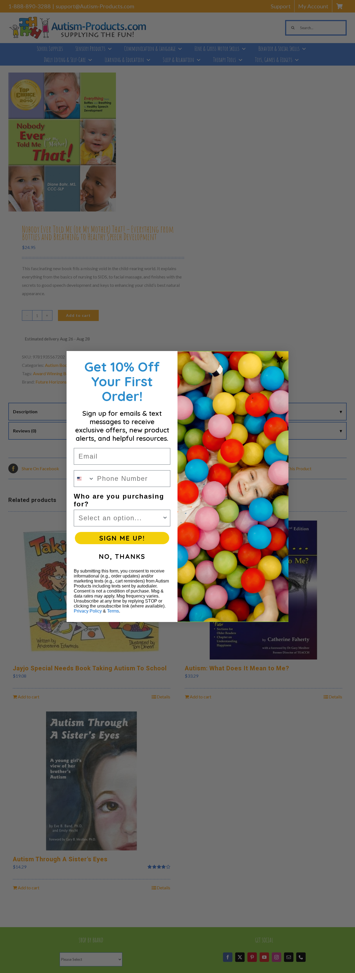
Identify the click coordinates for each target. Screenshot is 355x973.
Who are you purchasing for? (119, 500)
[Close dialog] (280, 359)
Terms (113, 611)
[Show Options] (165, 518)
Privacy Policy (88, 611)
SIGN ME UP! (122, 538)
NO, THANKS (122, 556)
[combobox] (84, 479)
